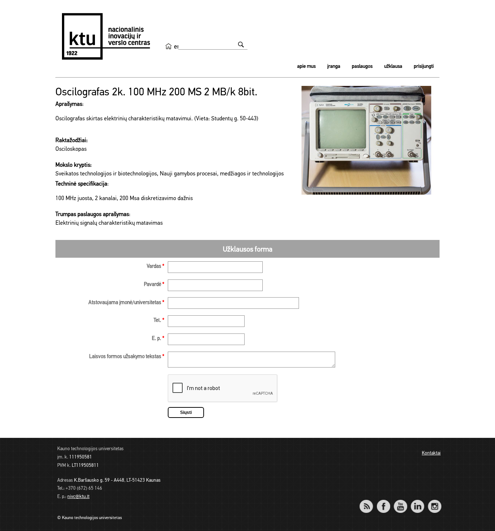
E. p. (158, 338)
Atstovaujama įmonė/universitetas (126, 303)
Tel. (159, 320)
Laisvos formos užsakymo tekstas (126, 357)
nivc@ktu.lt (78, 496)
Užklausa (393, 66)
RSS (369, 501)
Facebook (383, 501)
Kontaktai (431, 453)
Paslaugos (362, 66)
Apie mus (306, 66)
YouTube (400, 501)
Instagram (434, 501)
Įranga (333, 66)
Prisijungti (424, 66)
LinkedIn (417, 501)
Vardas (155, 266)
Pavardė (154, 284)
